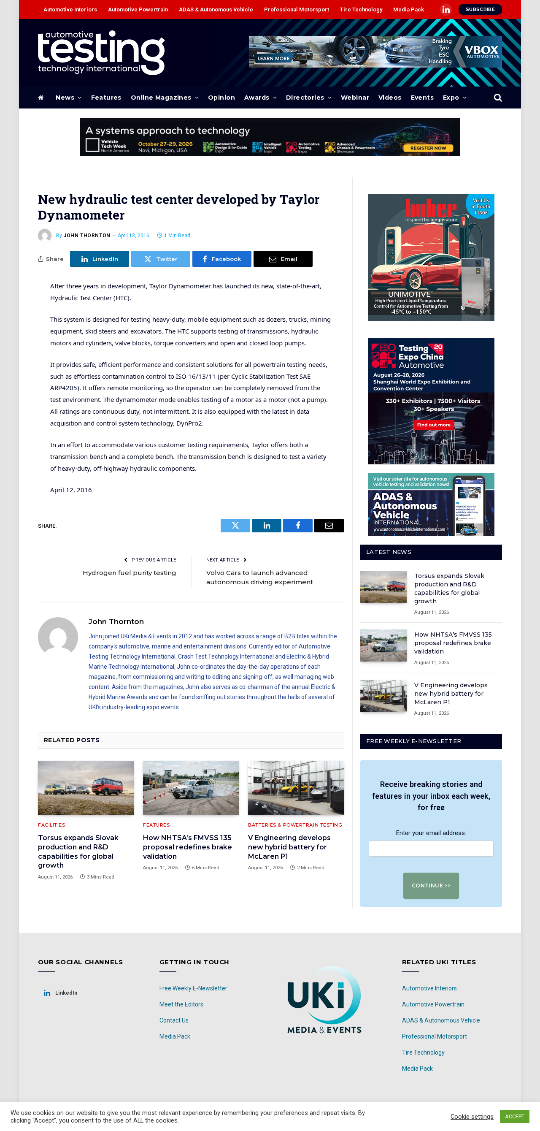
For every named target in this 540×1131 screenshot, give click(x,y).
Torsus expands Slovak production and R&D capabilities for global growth (78, 851)
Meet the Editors (181, 1004)
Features (106, 97)
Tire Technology (361, 9)
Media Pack (408, 9)
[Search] (497, 97)
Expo (451, 97)
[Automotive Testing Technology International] (101, 52)
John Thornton (87, 236)
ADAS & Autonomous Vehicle (216, 9)
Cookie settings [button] (472, 1116)
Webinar (355, 97)
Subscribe (480, 9)
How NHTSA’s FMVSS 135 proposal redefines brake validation (187, 847)
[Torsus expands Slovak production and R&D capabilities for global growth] (86, 788)
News (65, 97)
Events (422, 97)
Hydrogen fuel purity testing (129, 573)
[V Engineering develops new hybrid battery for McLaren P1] (296, 788)
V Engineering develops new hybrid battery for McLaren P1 (289, 847)
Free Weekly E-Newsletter (193, 988)
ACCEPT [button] (514, 1116)
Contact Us (174, 1020)
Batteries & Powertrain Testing (295, 825)
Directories (305, 97)
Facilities (51, 825)
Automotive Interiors (70, 9)
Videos (390, 97)
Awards (257, 97)
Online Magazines (161, 97)
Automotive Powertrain (138, 9)
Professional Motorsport (296, 9)
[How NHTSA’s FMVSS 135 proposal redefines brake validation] (191, 788)
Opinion (221, 97)
